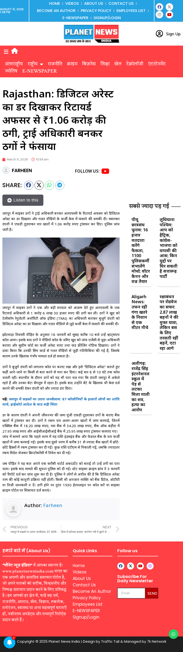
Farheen (52, 505)
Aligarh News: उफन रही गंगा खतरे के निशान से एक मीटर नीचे (140, 312)
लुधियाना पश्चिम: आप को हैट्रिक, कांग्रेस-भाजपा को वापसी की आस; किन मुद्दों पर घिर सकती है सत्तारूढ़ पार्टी (169, 248)
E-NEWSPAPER (75, 18)
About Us (93, 3)
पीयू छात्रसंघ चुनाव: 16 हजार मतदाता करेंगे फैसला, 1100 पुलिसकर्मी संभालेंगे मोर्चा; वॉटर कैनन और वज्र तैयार (141, 250)
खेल (118, 64)
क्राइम (72, 64)
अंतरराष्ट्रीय (14, 64)
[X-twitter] (169, 7)
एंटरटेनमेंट (157, 64)
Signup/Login (107, 18)
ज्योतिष (11, 71)
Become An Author (56, 10)
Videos (72, 3)
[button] (6, 52)
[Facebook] (159, 7)
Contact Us (121, 3)
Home (54, 3)
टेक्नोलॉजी (134, 64)
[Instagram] (159, 14)
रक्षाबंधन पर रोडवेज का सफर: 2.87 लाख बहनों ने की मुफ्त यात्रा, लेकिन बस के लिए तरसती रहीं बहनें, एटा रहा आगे (169, 322)
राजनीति (55, 64)
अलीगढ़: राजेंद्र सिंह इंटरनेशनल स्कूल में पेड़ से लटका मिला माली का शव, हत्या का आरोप (141, 386)
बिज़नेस (89, 64)
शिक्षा (105, 64)
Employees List (131, 10)
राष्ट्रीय (33, 64)
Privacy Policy (96, 10)
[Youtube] (169, 14)
